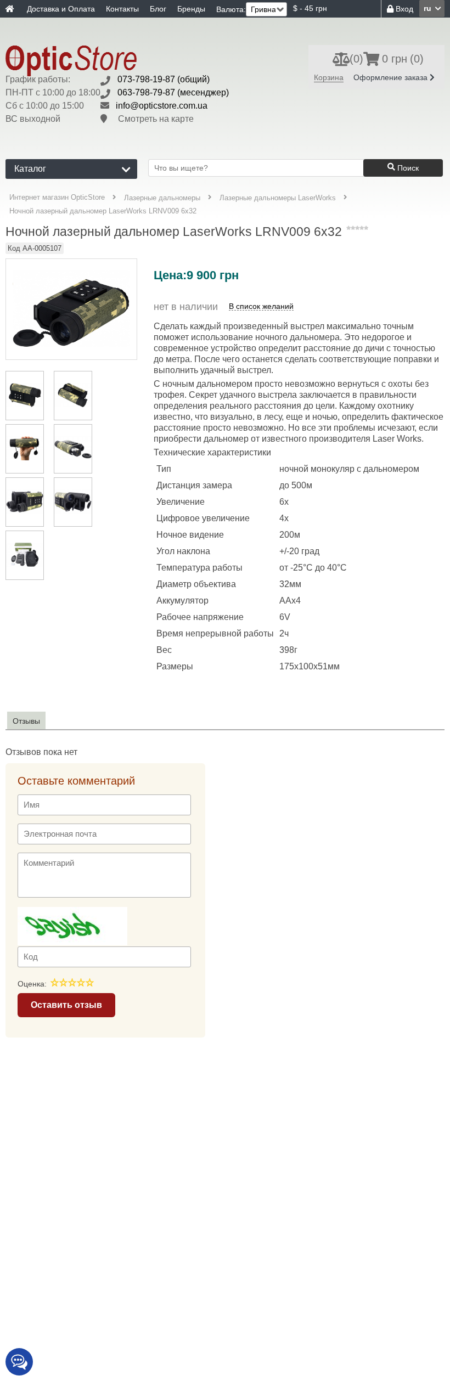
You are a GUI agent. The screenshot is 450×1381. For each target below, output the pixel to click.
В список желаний (261, 306)
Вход (403, 8)
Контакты (122, 8)
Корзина (329, 77)
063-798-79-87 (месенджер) (173, 92)
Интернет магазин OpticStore (57, 197)
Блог (158, 8)
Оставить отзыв (66, 1005)
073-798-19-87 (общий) (163, 79)
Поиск (407, 168)
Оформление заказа (391, 77)
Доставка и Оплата (61, 8)
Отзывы (26, 721)
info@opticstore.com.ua (161, 105)
